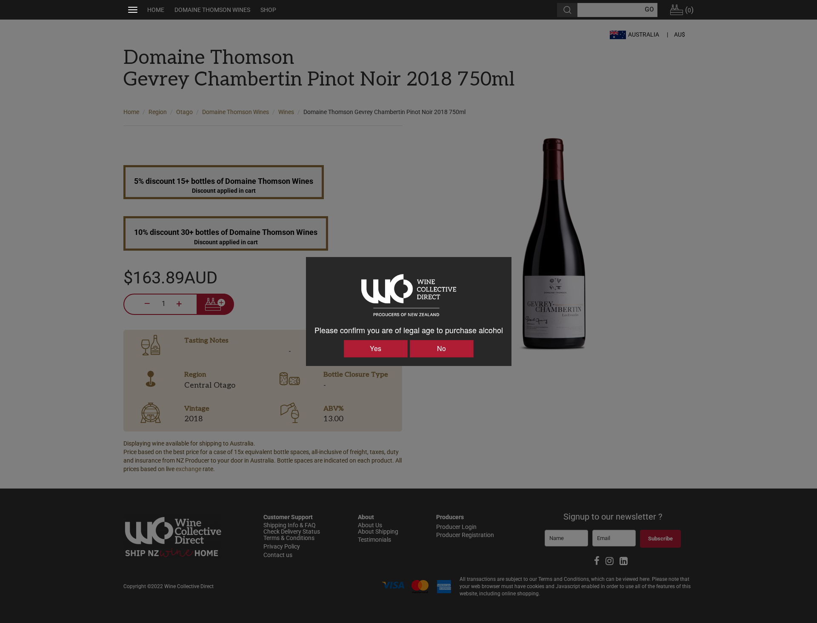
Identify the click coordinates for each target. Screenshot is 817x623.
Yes (375, 348)
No (441, 348)
